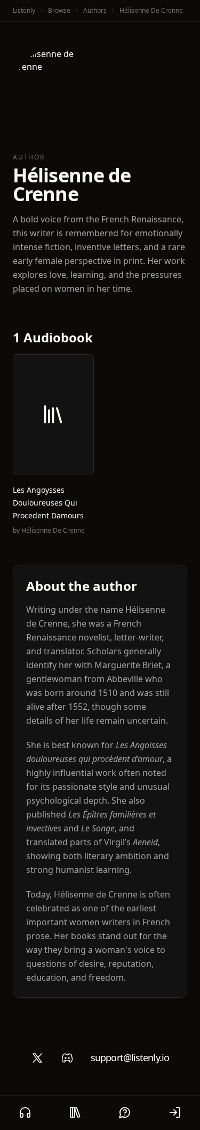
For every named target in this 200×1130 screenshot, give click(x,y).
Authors (95, 10)
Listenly (24, 10)
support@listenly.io (130, 1057)
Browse (59, 10)
